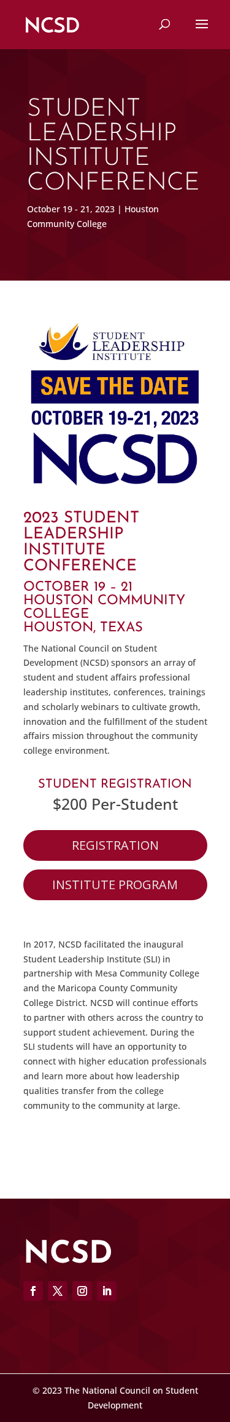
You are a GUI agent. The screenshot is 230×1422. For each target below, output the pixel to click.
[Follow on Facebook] (33, 1291)
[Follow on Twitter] (57, 1291)
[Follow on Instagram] (82, 1291)
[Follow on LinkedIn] (107, 1291)
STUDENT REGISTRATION (115, 784)
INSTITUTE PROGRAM (115, 884)
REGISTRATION (115, 845)
